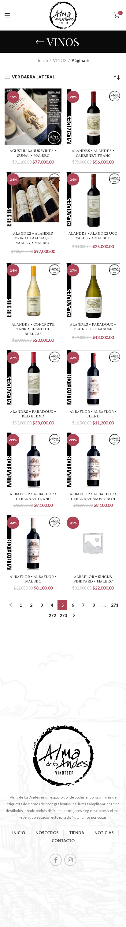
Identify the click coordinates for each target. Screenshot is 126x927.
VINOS (60, 60)
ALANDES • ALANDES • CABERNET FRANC (93, 153)
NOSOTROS (47, 832)
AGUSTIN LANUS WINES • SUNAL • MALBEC (33, 153)
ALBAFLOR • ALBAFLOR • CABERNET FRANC (33, 496)
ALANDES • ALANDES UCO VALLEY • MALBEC (93, 235)
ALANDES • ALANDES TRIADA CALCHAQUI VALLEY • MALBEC (33, 238)
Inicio (43, 60)
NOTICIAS (104, 832)
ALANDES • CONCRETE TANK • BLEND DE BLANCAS (33, 329)
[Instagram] (70, 860)
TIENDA (76, 832)
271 (114, 605)
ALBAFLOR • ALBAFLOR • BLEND (93, 414)
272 (52, 615)
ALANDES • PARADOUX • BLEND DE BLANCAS (93, 326)
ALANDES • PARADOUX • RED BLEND (33, 414)
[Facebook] (56, 860)
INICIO (18, 832)
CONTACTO (63, 840)
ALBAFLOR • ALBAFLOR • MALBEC (33, 579)
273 (63, 615)
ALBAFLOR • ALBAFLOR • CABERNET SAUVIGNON (93, 496)
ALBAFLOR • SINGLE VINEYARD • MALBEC (93, 579)
